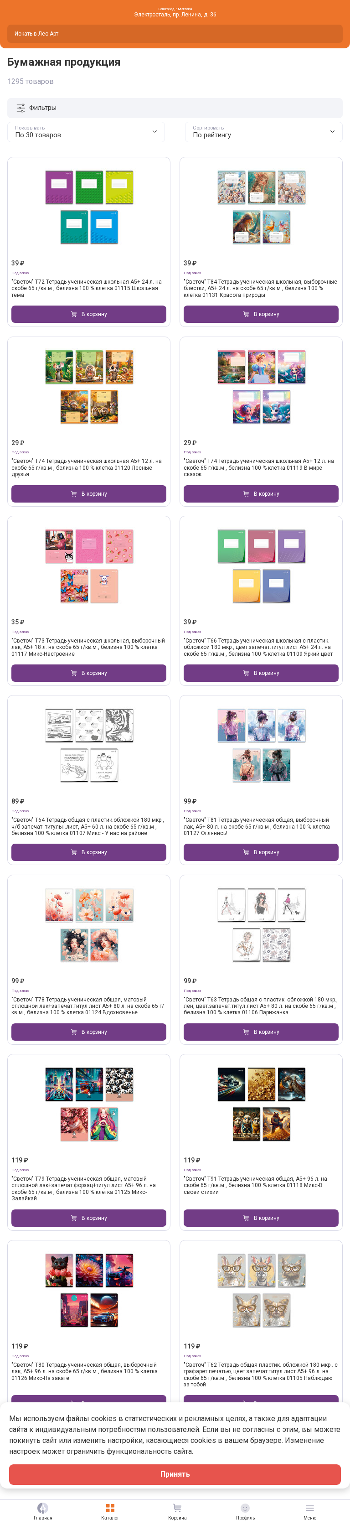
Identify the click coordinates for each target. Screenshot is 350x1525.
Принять (175, 1474)
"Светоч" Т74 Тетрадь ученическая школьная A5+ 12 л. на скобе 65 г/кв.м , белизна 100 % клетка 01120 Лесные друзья (86, 467)
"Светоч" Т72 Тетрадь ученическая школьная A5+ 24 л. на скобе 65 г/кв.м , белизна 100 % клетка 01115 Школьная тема (86, 288)
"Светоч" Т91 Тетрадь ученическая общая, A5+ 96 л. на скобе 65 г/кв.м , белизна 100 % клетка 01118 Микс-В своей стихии (255, 1185)
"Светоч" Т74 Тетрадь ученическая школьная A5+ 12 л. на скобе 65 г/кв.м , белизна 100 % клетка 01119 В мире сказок (259, 467)
